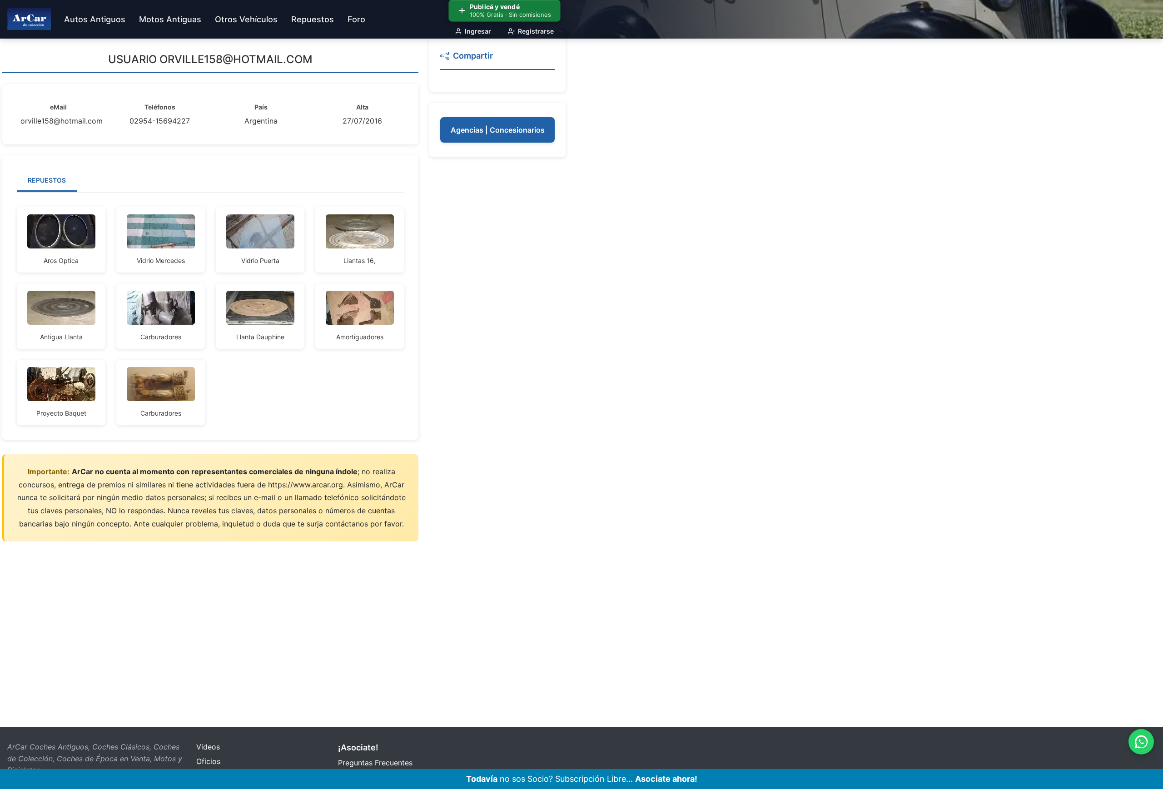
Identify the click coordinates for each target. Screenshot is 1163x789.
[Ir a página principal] (29, 19)
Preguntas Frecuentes (375, 762)
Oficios (208, 761)
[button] (497, 60)
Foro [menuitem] (356, 19)
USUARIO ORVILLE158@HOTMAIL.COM (210, 59)
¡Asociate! (358, 747)
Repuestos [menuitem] (312, 19)
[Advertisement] (497, 304)
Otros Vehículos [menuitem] (246, 19)
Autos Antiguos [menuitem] (94, 19)
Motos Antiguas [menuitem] (170, 19)
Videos (208, 746)
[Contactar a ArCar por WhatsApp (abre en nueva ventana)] (1141, 741)
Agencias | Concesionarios (498, 129)
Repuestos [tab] (47, 180)
